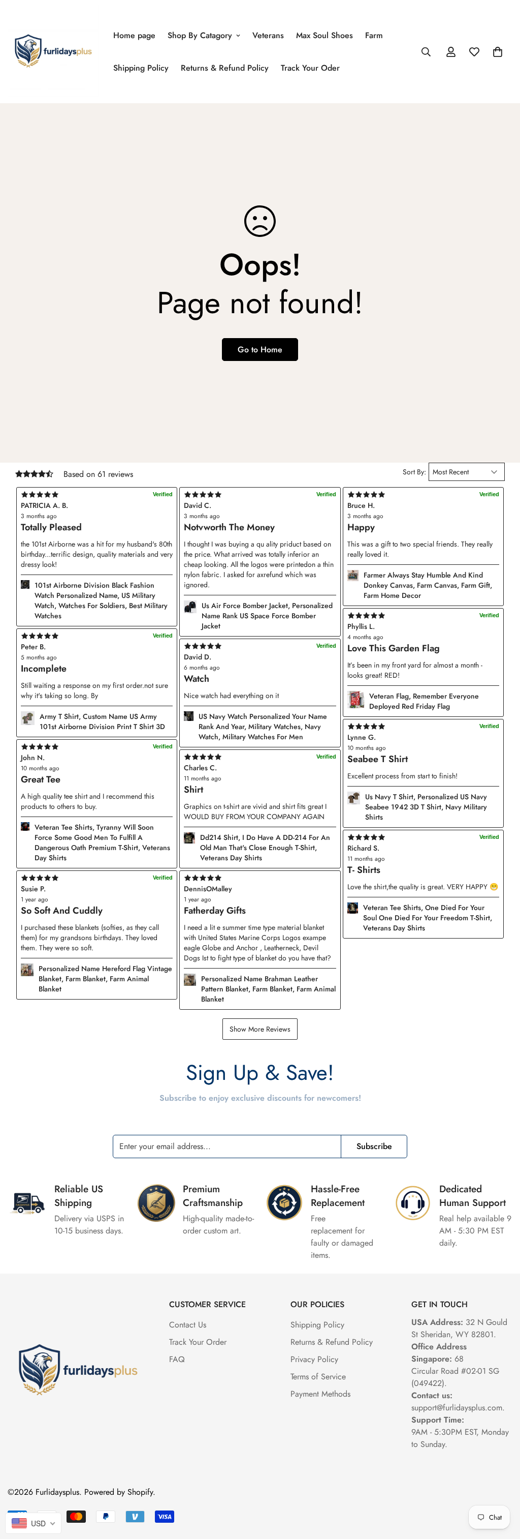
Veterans (268, 35)
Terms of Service (318, 1376)
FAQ (177, 1359)
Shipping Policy (141, 68)
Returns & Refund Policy (225, 68)
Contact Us (187, 1325)
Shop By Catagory (200, 35)
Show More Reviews (260, 1029)
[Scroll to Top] (500, 1483)
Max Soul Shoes (324, 35)
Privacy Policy (314, 1359)
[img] (260, 878)
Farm (374, 35)
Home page (134, 35)
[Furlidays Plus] (53, 51)
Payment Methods (320, 1394)
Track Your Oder (310, 68)
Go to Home (260, 349)
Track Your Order (197, 1342)
